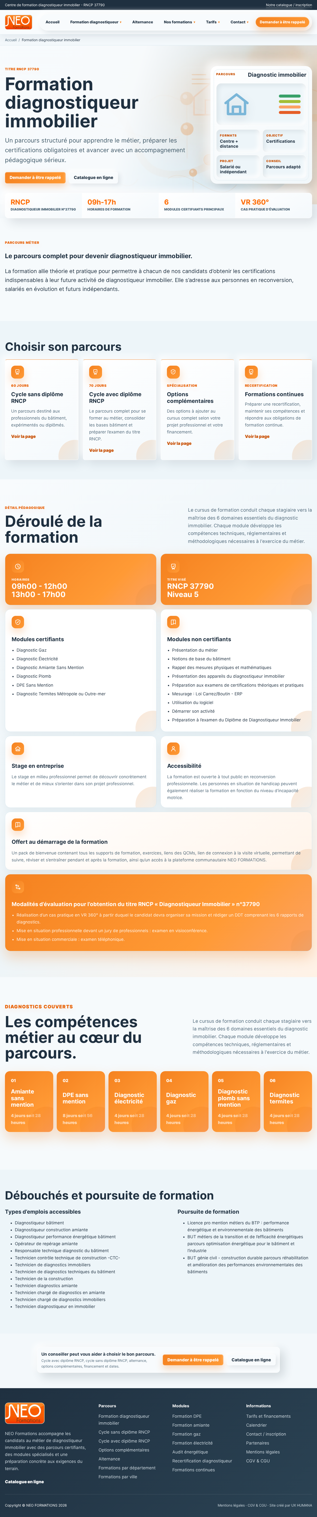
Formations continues (193, 1469)
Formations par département (127, 1467)
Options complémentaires (124, 1449)
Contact (239, 22)
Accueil (52, 22)
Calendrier (256, 1425)
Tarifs (213, 22)
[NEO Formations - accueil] (18, 22)
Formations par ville (118, 1476)
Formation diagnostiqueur (95, 22)
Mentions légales (263, 1451)
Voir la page (23, 436)
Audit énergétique (190, 1451)
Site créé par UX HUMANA (290, 1505)
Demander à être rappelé (282, 22)
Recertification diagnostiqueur (202, 1460)
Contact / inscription (266, 1434)
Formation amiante (191, 1425)
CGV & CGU (258, 1460)
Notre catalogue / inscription (289, 5)
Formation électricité (192, 1443)
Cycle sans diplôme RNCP (124, 1432)
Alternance (142, 22)
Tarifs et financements (268, 1416)
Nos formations (179, 22)
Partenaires (257, 1443)
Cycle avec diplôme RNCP (124, 1441)
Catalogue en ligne (93, 177)
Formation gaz (186, 1434)
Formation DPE (187, 1416)
